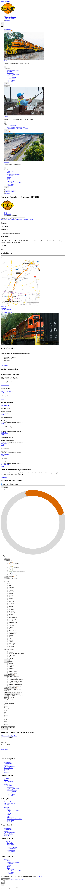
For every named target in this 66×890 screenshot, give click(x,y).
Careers (6, 86)
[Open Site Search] (2, 23)
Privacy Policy (14, 879)
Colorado (11, 590)
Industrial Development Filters (12, 694)
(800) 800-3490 (5, 405)
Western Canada (13, 673)
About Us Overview (12, 171)
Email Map (3, 308)
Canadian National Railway (16, 679)
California (11, 588)
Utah (10, 638)
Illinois (10, 596)
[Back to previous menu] (5, 67)
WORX (41, 876)
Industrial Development (13, 74)
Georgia (11, 595)
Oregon (11, 627)
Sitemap (21, 879)
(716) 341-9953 (5, 413)
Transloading (10, 73)
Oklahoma (11, 625)
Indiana (11, 598)
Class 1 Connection (9, 674)
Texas (10, 637)
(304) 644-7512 (5, 443)
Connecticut (12, 592)
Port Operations (11, 80)
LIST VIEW (14, 484)
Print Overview (4, 311)
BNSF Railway (13, 678)
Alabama (11, 584)
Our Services (8, 31)
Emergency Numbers (9, 766)
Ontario (11, 657)
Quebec (11, 658)
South (10, 666)
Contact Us (10, 185)
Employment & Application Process (16, 127)
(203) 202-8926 (5, 454)
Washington (12, 643)
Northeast (11, 665)
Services (7, 558)
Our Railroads (7, 29)
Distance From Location (10, 687)
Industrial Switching (12, 76)
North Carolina (13, 622)
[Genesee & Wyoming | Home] (8, 14)
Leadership (10, 175)
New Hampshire (13, 617)
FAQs (8, 180)
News (8, 172)
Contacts (31, 219)
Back (6, 560)
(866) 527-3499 (5, 385)
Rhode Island (12, 630)
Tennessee (11, 635)
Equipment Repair (11, 77)
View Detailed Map (6, 309)
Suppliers (6, 769)
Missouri (11, 614)
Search (2, 881)
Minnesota (11, 611)
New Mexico (12, 619)
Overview (3, 219)
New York (11, 620)
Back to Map (11, 727)
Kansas (11, 600)
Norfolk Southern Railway (16, 684)
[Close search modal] (2, 885)
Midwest (11, 663)
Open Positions (17, 128)
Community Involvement (13, 174)
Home (5, 212)
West (10, 670)
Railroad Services (10, 219)
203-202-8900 (4, 749)
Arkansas (11, 587)
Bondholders (10, 181)
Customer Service (8, 768)
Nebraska (11, 616)
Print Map (3, 306)
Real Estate (10, 81)
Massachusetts (12, 608)
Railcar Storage (11, 78)
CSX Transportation (14, 683)
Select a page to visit (6, 218)
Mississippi (12, 612)
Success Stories (8, 84)
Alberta (11, 652)
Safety (8, 178)
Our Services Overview (13, 70)
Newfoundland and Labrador (16, 653)
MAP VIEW (6, 484)
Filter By (5, 487)
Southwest (11, 668)
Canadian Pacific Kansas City (16, 681)
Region (6, 660)
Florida (11, 593)
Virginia (11, 641)
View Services (4, 365)
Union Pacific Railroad (15, 686)
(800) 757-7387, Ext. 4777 (7, 391)
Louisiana (11, 603)
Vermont (11, 640)
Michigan (11, 609)
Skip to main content (6, 1)
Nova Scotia (12, 655)
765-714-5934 (4, 433)
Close (6, 83)
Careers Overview (11, 125)
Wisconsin (11, 645)
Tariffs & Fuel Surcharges (22, 219)
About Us (7, 132)
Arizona (11, 585)
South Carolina (13, 632)
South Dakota (12, 633)
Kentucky (11, 601)
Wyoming (11, 646)
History (9, 177)
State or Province (9, 576)
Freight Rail (10, 71)
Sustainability (10, 184)
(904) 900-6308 (5, 464)
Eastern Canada (13, 671)
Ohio (10, 624)
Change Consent (5, 879)
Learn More (4, 477)
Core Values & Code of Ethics (14, 182)
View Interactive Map (6, 312)
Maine (10, 604)
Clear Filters (4, 727)
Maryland (11, 606)
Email (2, 392)
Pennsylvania (12, 628)
